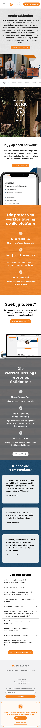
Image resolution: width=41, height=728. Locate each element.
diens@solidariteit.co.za (22, 682)
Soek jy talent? (30, 83)
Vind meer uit (30, 714)
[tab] (20, 581)
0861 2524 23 (22, 683)
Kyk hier (6, 83)
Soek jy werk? (17, 83)
